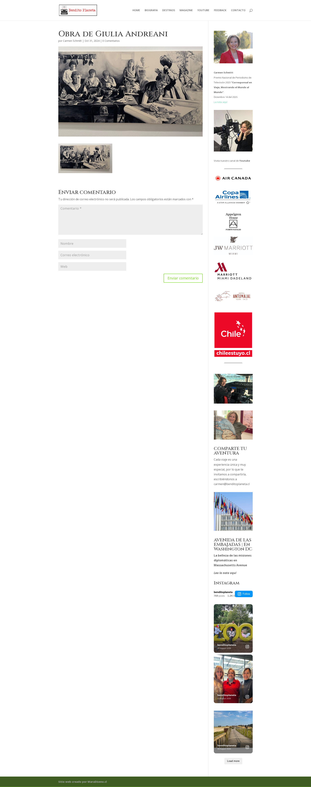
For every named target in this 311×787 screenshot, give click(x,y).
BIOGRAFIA (151, 10)
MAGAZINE (186, 10)
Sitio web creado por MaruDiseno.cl (82, 781)
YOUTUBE (203, 10)
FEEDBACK (220, 10)
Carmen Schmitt (72, 40)
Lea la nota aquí (225, 573)
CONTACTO (238, 10)
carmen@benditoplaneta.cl (232, 484)
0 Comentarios (111, 40)
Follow (246, 593)
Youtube (244, 160)
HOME (136, 10)
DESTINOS (168, 10)
